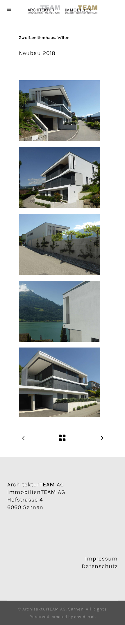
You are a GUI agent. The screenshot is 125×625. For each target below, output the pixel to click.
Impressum (101, 558)
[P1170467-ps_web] (59, 177)
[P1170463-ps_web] (59, 382)
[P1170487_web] (59, 311)
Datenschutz (100, 566)
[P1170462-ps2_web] (59, 110)
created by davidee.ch (74, 616)
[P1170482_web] (59, 244)
